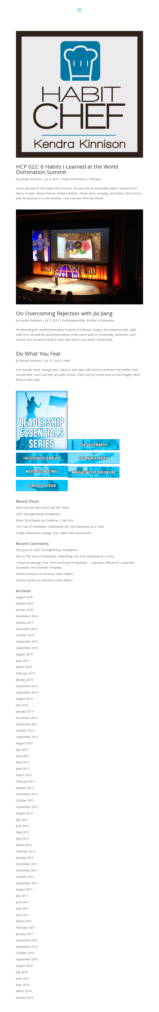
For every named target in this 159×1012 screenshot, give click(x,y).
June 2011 (22, 902)
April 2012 (22, 839)
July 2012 (22, 820)
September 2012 (27, 807)
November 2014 (27, 686)
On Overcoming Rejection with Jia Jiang (64, 313)
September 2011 (27, 883)
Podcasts (95, 179)
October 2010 (25, 953)
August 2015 (24, 654)
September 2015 (27, 648)
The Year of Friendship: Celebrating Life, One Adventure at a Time (60, 526)
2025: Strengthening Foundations (38, 514)
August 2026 (24, 597)
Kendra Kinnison (31, 179)
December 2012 (26, 794)
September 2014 (27, 692)
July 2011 (22, 896)
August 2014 (24, 699)
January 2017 (24, 622)
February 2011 (25, 927)
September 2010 (27, 959)
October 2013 (25, 730)
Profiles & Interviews (100, 320)
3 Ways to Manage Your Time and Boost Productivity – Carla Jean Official (65, 563)
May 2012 (22, 832)
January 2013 (24, 788)
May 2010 (22, 985)
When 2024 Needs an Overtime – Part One (44, 520)
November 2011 (27, 870)
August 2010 (24, 966)
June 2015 (22, 661)
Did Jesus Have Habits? (58, 574)
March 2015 (24, 667)
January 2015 (24, 680)
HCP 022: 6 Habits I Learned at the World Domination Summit (67, 169)
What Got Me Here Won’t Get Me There (42, 508)
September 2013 (27, 737)
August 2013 (24, 743)
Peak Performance (74, 179)
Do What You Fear (38, 353)
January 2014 (24, 711)
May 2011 (22, 908)
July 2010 (22, 972)
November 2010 (27, 947)
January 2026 (24, 603)
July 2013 (22, 750)
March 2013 (24, 775)
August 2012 (24, 813)
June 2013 (22, 756)
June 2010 (22, 978)
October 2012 (25, 800)
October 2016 (25, 635)
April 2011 (22, 915)
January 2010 (24, 997)
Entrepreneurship (73, 320)
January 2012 (24, 857)
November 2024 (27, 616)
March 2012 (24, 845)
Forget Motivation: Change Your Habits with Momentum (53, 533)
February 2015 (25, 673)
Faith (67, 361)
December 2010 (26, 940)
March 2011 (24, 921)
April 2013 (22, 769)
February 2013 (25, 781)
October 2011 (25, 877)
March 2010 (24, 991)
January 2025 (24, 610)
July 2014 (22, 705)
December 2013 (26, 718)
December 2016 (26, 629)
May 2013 (22, 762)
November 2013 (27, 724)
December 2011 (26, 864)
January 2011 (24, 934)
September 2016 (27, 641)
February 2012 (25, 851)
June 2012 (22, 826)
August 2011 (24, 889)
